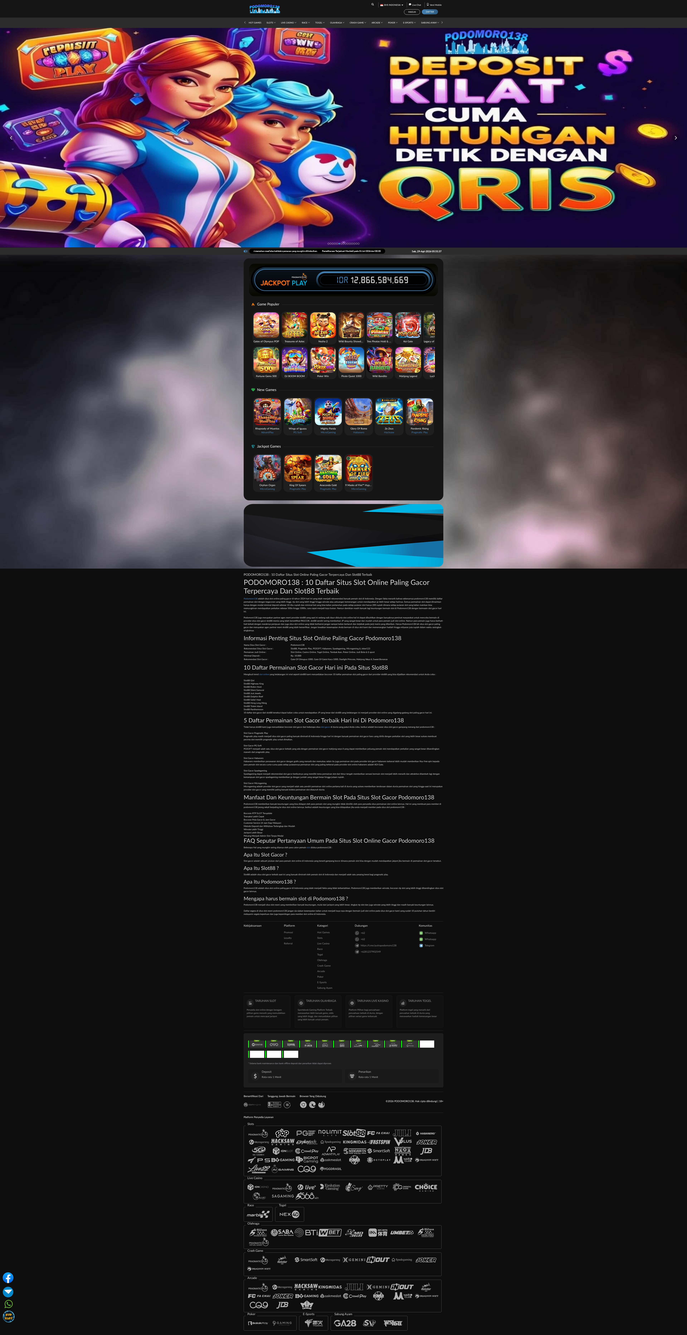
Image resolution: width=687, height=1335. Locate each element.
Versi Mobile (436, 5)
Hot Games (255, 23)
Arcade (376, 23)
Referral (288, 943)
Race (305, 23)
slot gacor (325, 727)
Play (299, 283)
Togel (319, 23)
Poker (392, 23)
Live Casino (287, 23)
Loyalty (288, 938)
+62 (363, 933)
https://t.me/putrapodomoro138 (378, 945)
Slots (270, 23)
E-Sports (408, 23)
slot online (264, 674)
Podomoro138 (250, 599)
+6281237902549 (371, 952)
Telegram (429, 945)
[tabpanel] (343, 137)
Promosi (288, 932)
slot (308, 847)
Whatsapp (430, 933)
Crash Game (357, 23)
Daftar (430, 12)
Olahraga (336, 23)
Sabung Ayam (429, 23)
